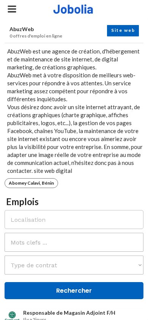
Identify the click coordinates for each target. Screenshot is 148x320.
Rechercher (74, 290)
